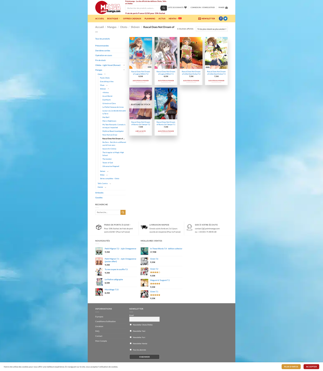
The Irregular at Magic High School (113, 153)
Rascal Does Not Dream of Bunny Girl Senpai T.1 (166, 123)
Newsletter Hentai (139, 343)
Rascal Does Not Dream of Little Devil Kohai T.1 (216, 72)
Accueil (99, 18)
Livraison (99, 326)
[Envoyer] (123, 212)
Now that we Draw (109, 135)
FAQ (97, 331)
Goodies (99, 197)
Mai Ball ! (106, 117)
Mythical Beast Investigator (113, 131)
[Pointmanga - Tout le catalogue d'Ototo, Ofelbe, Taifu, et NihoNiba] (107, 7)
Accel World (107, 96)
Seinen (102, 171)
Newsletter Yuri (138, 337)
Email (131, 315)
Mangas (111, 26)
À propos (99, 316)
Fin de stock (100, 60)
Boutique (112, 18)
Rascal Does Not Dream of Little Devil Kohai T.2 (191, 72)
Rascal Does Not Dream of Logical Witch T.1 (166, 72)
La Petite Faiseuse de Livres (113, 107)
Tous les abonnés (139, 350)
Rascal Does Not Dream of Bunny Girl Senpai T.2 (140, 123)
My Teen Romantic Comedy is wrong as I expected (113, 125)
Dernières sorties (102, 50)
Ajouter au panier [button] (141, 80)
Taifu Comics (103, 183)
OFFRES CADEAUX (132, 18)
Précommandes (102, 45)
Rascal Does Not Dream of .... (113, 138)
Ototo (123, 26)
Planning (150, 18)
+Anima (105, 92)
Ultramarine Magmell (110, 166)
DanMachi (106, 100)
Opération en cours (103, 55)
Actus (161, 18)
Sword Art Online (109, 149)
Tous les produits (102, 38)
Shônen (135, 26)
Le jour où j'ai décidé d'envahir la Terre (114, 112)
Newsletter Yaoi (138, 331)
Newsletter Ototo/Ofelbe (142, 325)
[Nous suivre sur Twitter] (225, 18)
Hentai (172, 18)
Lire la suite (141, 131)
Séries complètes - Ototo (109, 178)
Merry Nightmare (109, 121)
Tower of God (107, 163)
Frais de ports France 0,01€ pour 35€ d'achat (145, 13)
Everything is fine (106, 81)
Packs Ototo (105, 78)
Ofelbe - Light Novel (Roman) (107, 65)
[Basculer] (124, 65)
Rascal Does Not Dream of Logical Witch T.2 (140, 72)
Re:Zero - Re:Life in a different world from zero (114, 143)
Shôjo (102, 175)
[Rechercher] (164, 8)
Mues (102, 85)
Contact (98, 336)
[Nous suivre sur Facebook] (221, 18)
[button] (203, 7)
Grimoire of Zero (109, 103)
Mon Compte (101, 341)
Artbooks (99, 192)
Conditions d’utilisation (105, 321)
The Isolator (107, 159)
